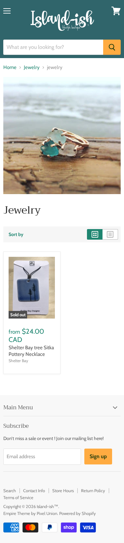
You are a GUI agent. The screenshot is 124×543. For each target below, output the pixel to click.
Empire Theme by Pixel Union (30, 513)
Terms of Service (18, 497)
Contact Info (34, 490)
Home (10, 67)
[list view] (110, 234)
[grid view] (95, 234)
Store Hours (63, 490)
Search (9, 490)
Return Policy (93, 490)
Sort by (16, 234)
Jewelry (32, 67)
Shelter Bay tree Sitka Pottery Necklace (31, 351)
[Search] (112, 47)
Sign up (98, 456)
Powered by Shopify (77, 513)
